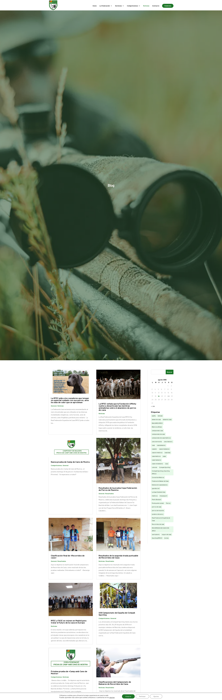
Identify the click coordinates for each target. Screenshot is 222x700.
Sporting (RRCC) (157, 538)
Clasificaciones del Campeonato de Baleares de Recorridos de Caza (115, 683)
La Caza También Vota (158, 492)
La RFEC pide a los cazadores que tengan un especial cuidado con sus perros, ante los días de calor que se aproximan (70, 400)
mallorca (154, 496)
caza (153, 445)
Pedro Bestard (156, 499)
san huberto (156, 534)
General (54, 406)
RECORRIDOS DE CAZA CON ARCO (160, 529)
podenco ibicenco (157, 514)
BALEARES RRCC (157, 423)
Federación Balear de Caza (160, 481)
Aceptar (128, 696)
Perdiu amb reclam (158, 503)
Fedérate (167, 6)
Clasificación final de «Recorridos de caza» (68, 556)
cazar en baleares (157, 463)
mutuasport (163, 496)
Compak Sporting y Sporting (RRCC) (161, 472)
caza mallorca (156, 456)
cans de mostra (157, 441)
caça (166, 463)
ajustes (112, 697)
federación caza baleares (160, 485)
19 (158, 396)
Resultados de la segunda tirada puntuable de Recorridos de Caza (118, 556)
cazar (164, 456)
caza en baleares (164, 449)
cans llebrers (168, 441)
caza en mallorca (157, 452)
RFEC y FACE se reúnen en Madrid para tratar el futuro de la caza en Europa (68, 621)
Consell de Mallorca (158, 477)
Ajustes (156, 696)
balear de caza (156, 419)
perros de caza (156, 507)
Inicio (95, 6)
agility (154, 416)
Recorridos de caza (158, 524)
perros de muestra (158, 510)
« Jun (153, 406)
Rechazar (142, 696)
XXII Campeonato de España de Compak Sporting (117, 613)
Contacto (155, 6)
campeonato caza (157, 430)
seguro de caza (166, 534)
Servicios (118, 6)
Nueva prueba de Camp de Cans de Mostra (70, 462)
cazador (154, 449)
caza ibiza (167, 452)
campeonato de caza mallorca (161, 438)
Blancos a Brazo (157, 427)
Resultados (109, 493)
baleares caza (167, 419)
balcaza (160, 416)
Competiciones (132, 6)
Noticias (146, 6)
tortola (166, 538)
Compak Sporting (164, 467)
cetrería (154, 467)
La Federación (104, 6)
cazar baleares (156, 460)
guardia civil (155, 488)
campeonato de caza (158, 434)
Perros (168, 503)
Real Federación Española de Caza (161, 519)
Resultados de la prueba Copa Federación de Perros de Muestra (118, 489)
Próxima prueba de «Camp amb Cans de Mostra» (69, 672)
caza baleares (161, 445)
